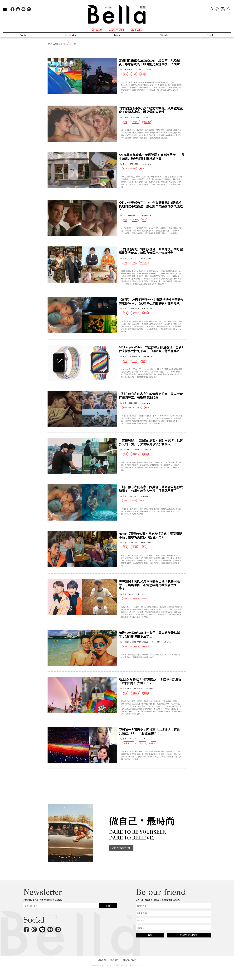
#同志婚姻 (147, 122)
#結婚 (125, 220)
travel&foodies (149, 688)
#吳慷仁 (153, 743)
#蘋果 (143, 361)
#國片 (139, 407)
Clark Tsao (126, 450)
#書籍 (142, 168)
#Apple (134, 361)
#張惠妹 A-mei (129, 743)
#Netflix (135, 220)
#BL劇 (134, 74)
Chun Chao (126, 70)
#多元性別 (135, 122)
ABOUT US (102, 960)
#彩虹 (125, 361)
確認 (150, 935)
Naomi (125, 164)
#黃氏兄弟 (135, 598)
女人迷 (125, 117)
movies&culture (147, 164)
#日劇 (134, 263)
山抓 (124, 258)
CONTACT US (114, 960)
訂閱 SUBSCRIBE (121, 848)
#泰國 (125, 74)
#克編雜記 (135, 454)
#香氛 (134, 168)
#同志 (142, 74)
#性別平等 (142, 743)
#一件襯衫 (135, 646)
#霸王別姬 (135, 313)
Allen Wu (126, 688)
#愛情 (125, 313)
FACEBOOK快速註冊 (189, 935)
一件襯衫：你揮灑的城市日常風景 (135, 642)
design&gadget (148, 356)
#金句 (134, 500)
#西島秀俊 (144, 263)
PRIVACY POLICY (129, 960)
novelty (145, 117)
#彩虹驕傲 (135, 693)
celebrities (145, 594)
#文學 (125, 168)
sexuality (148, 70)
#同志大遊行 (128, 407)
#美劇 (144, 220)
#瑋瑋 (145, 598)
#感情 (125, 646)
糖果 (124, 739)
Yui (124, 215)
